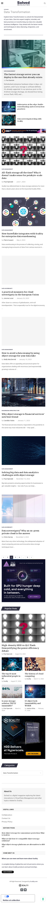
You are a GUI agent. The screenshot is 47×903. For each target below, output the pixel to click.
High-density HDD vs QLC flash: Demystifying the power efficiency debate (20, 648)
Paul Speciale (10, 80)
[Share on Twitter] (7, 193)
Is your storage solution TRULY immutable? (9, 703)
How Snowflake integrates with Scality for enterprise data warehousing (22, 235)
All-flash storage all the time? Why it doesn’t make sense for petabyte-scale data (22, 175)
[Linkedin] (21, 889)
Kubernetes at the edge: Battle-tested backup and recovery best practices (30, 106)
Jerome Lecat (8, 298)
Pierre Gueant (8, 240)
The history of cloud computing (34, 675)
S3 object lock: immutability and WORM (33, 703)
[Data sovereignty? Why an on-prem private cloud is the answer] (23, 508)
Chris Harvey (8, 537)
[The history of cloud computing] (35, 664)
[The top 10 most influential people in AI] (12, 664)
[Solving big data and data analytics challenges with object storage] (23, 450)
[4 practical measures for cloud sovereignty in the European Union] (23, 270)
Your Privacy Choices (20, 896)
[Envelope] (25, 889)
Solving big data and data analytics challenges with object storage (20, 473)
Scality (6, 681)
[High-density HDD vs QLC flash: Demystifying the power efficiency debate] (23, 628)
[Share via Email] (13, 193)
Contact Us (6, 818)
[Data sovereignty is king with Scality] (9, 120)
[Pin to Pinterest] (10, 193)
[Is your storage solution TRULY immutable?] (12, 691)
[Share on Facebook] (5, 193)
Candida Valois (9, 420)
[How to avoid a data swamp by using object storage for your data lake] (23, 331)
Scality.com (34, 881)
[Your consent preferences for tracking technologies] (43, 899)
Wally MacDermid (10, 359)
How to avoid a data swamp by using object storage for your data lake (21, 354)
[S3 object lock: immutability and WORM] (35, 691)
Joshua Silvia (31, 708)
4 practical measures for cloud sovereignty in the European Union (20, 293)
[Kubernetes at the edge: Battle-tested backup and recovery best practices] (9, 106)
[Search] (45, 3)
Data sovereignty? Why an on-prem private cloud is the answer (20, 532)
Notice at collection (11, 900)
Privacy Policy (7, 822)
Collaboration (7, 815)
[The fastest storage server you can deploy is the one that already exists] (23, 54)
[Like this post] (2, 193)
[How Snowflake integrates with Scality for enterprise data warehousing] (23, 211)
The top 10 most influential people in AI (11, 676)
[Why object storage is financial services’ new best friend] (23, 392)
